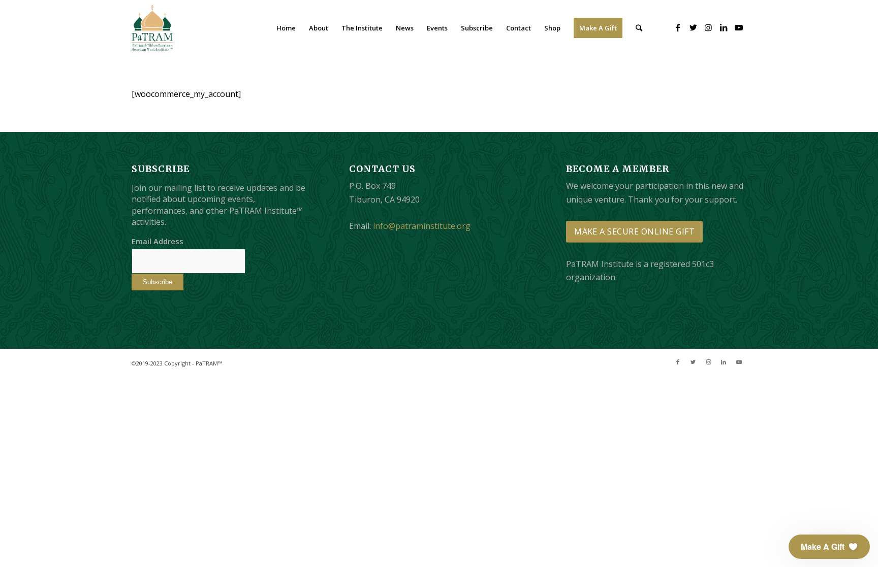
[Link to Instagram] (708, 27)
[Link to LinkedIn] (723, 27)
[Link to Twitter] (693, 27)
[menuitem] (286, 28)
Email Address (157, 241)
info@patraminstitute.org (422, 225)
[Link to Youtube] (738, 27)
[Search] (639, 28)
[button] (829, 547)
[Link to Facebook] (677, 27)
